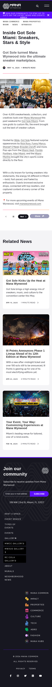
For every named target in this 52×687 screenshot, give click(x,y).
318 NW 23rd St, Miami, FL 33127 (26, 502)
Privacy (20, 668)
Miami (6, 24)
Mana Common (29, 656)
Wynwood (26, 24)
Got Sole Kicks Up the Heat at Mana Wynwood (25, 282)
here (22, 17)
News (15, 24)
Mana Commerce (11, 21)
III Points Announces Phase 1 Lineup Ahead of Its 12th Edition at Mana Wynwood (25, 353)
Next (22, 217)
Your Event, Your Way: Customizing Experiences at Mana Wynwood (24, 425)
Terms (32, 668)
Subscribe (39, 493)
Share (38, 216)
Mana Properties (32, 21)
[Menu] (46, 6)
